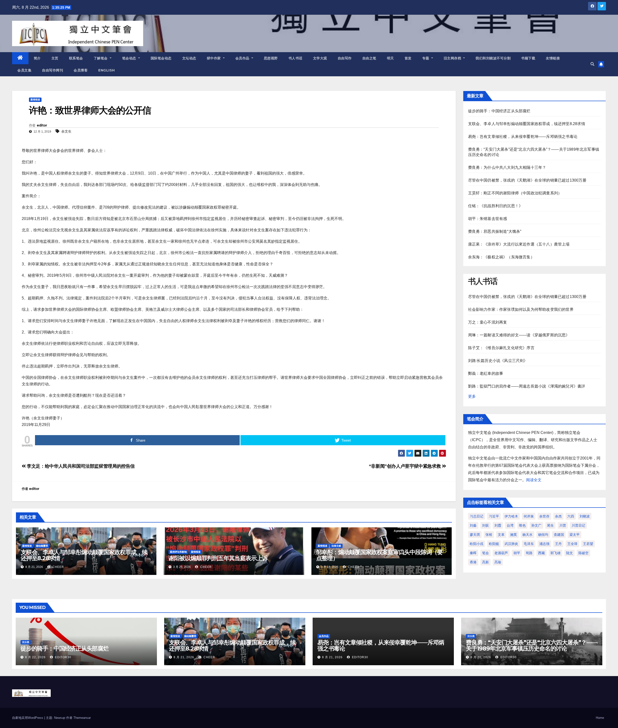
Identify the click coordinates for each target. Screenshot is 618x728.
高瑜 (497, 562)
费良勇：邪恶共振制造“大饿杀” (494, 231)
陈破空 (583, 553)
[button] (592, 64)
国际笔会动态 (161, 58)
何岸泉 (529, 516)
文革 (501, 535)
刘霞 (497, 525)
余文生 (66, 131)
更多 (472, 396)
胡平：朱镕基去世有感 (487, 219)
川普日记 (578, 525)
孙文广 (536, 525)
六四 (570, 516)
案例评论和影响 (178, 552)
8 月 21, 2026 (184, 657)
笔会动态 (129, 58)
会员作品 (243, 58)
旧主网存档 (453, 58)
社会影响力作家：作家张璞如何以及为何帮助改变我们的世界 (521, 309)
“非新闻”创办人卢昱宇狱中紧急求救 (405, 466)
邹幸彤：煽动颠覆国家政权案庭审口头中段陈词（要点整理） (379, 555)
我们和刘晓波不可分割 (493, 58)
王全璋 (572, 544)
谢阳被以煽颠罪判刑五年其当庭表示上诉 (218, 558)
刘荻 (485, 525)
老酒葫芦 (501, 553)
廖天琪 (475, 535)
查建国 (559, 535)
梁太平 (574, 535)
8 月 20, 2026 (481, 657)
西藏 (541, 553)
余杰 (558, 516)
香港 (473, 562)
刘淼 (473, 525)
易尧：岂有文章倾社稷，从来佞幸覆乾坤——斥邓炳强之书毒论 (523, 136)
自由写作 (345, 58)
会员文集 (24, 70)
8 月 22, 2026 (35, 657)
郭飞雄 (555, 553)
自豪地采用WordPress (28, 718)
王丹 (558, 544)
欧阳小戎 (476, 544)
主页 (54, 58)
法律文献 (336, 545)
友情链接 (553, 58)
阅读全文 (533, 480)
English (106, 70)
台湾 (510, 525)
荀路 (529, 553)
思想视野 (271, 58)
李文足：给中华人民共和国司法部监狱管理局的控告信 (80, 466)
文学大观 (320, 58)
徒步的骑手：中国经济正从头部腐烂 (499, 111)
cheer (57, 567)
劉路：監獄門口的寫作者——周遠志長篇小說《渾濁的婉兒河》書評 (526, 386)
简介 (37, 58)
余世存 (544, 516)
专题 (426, 58)
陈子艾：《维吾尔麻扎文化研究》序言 (501, 348)
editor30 (62, 657)
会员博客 (81, 70)
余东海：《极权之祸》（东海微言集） (501, 257)
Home (600, 718)
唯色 (522, 525)
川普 (562, 525)
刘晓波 (585, 516)
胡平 (516, 553)
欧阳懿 (494, 544)
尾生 (550, 525)
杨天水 (527, 535)
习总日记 (476, 516)
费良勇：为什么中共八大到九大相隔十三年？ (507, 167)
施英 (513, 535)
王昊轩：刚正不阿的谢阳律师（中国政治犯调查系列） (515, 193)
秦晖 (473, 553)
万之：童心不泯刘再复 (487, 322)
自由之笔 (369, 58)
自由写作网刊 (52, 70)
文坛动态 (189, 58)
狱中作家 (214, 58)
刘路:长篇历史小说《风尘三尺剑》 (498, 361)
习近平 (494, 516)
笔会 (485, 553)
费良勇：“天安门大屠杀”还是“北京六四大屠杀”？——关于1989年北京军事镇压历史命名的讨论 (531, 645)
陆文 (569, 553)
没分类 (25, 642)
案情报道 (35, 99)
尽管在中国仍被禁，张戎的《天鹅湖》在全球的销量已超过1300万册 (527, 180)
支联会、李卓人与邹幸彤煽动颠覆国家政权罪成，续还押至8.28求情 (84, 555)
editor (42, 125)
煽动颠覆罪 (42, 545)
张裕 (488, 535)
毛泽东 (529, 544)
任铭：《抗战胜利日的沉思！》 (495, 206)
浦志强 (544, 544)
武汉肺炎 (511, 544)
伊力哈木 (511, 516)
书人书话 (295, 58)
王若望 (588, 544)
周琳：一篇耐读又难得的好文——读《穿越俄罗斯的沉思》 (519, 335)
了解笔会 (101, 58)
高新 (485, 562)
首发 (408, 58)
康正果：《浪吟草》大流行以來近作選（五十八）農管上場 (519, 244)
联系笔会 (76, 58)
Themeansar (82, 718)
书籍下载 (528, 58)
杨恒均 (543, 535)
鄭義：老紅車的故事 (485, 373)
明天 (390, 58)
